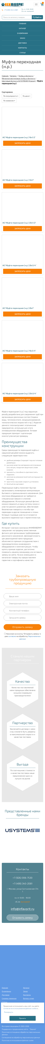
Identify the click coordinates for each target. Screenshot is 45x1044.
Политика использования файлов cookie (17, 1040)
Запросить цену (23, 143)
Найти (38, 17)
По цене (26, 96)
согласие (12, 636)
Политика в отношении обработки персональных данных (21, 1033)
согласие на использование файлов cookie (19, 1008)
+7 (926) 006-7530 (22, 877)
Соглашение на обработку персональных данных (21, 1037)
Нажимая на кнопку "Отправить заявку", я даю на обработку (23, 636)
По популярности (10, 96)
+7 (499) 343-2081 (11, 10)
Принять (22, 1018)
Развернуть (8, 1012)
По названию (8, 101)
